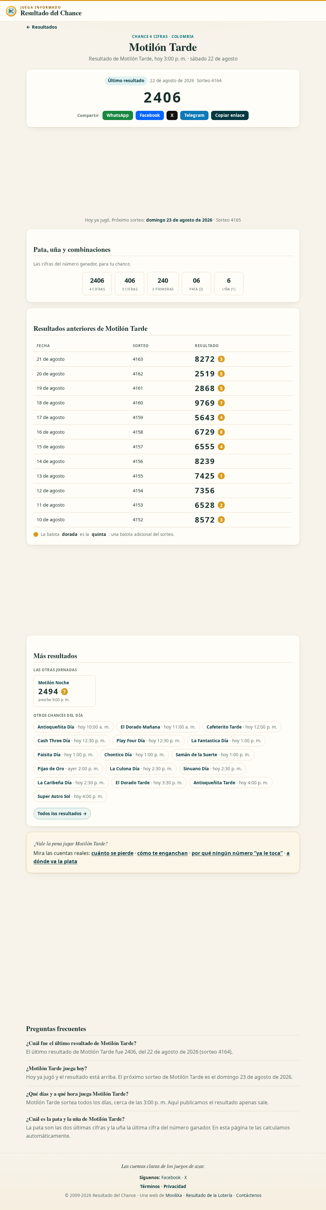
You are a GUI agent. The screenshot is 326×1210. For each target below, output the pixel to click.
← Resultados (41, 27)
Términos (150, 1186)
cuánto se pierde (112, 853)
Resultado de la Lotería (209, 1195)
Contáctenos (248, 1195)
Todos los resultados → (62, 813)
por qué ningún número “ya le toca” (237, 853)
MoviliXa (174, 1195)
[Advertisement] (163, 172)
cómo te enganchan (162, 853)
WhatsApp (118, 115)
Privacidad (175, 1186)
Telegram (194, 115)
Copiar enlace (229, 115)
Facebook (150, 115)
